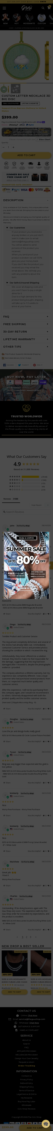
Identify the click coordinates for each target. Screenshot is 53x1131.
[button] (46, 1124)
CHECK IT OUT (26, 588)
